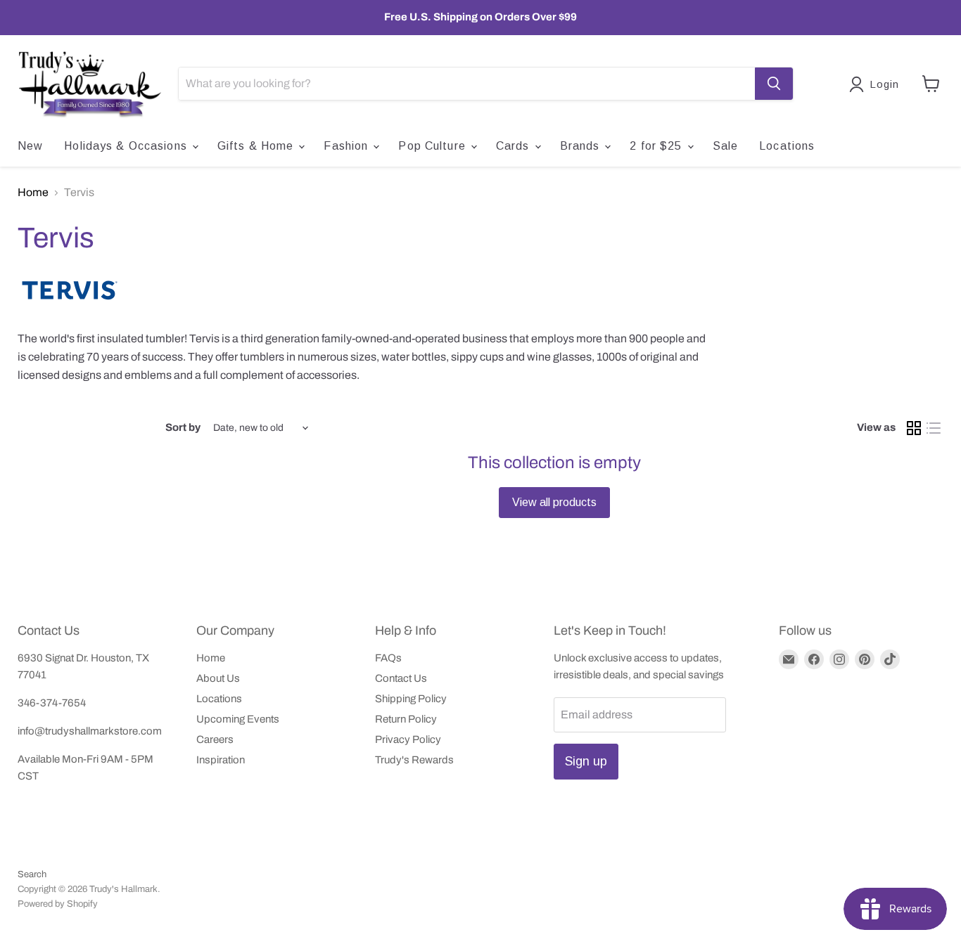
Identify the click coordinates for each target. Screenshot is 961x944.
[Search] (774, 83)
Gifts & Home (257, 146)
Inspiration (220, 759)
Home (33, 192)
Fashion (347, 146)
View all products (554, 502)
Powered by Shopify (58, 904)
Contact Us (401, 678)
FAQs (388, 658)
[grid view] (914, 428)
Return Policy (406, 719)
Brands (582, 146)
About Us (218, 678)
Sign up (586, 761)
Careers (215, 739)
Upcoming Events (237, 719)
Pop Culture (433, 146)
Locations (787, 146)
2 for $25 (657, 146)
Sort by (183, 427)
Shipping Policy (411, 698)
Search (32, 874)
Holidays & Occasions (127, 146)
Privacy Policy (408, 739)
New (30, 146)
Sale (725, 146)
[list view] (933, 428)
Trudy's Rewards (414, 759)
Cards (514, 146)
